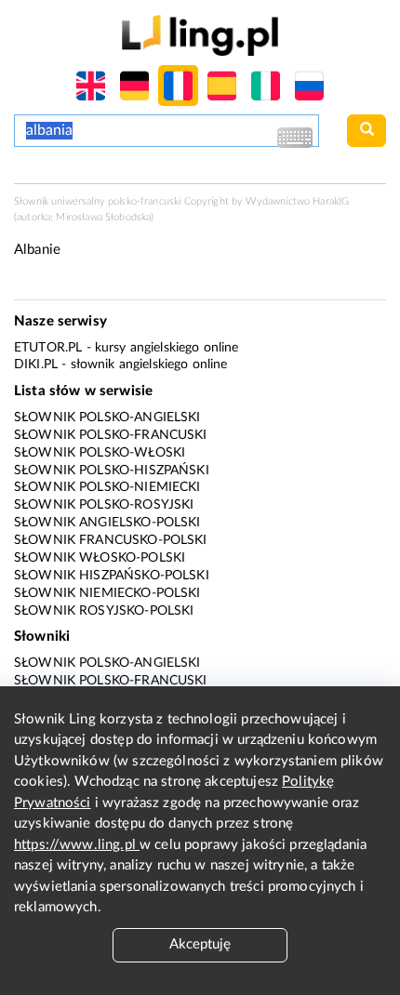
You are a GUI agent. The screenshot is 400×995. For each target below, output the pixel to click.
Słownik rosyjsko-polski (103, 610)
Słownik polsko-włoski (99, 452)
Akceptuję (200, 944)
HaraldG (331, 201)
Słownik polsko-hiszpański (111, 470)
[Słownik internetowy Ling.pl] (199, 35)
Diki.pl (36, 364)
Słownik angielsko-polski (107, 522)
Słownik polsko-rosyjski (103, 504)
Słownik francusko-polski (110, 540)
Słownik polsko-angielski (107, 417)
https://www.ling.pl (77, 845)
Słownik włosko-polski (99, 557)
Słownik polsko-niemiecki (107, 487)
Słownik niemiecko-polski (107, 593)
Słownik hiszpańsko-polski (111, 575)
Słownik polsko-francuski (110, 435)
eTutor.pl (48, 347)
